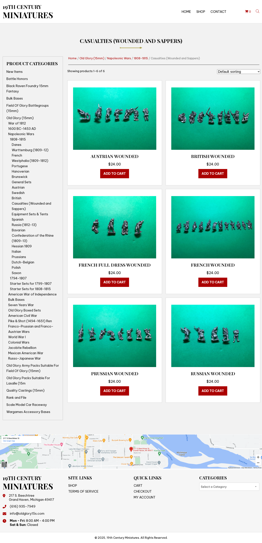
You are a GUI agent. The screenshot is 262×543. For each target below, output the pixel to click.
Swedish (18, 193)
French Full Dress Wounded (115, 265)
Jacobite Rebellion (22, 348)
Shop (200, 12)
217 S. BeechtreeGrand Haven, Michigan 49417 (31, 497)
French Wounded (213, 265)
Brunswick (20, 177)
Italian (16, 252)
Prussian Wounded (114, 373)
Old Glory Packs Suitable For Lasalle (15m (28, 380)
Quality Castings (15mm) (25, 390)
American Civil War (22, 316)
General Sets (21, 182)
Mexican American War (25, 353)
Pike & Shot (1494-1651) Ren (30, 321)
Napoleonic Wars (21, 134)
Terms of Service (83, 491)
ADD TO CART (114, 174)
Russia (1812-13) (24, 225)
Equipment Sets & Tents (30, 214)
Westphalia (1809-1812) (30, 161)
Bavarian (18, 230)
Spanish (18, 219)
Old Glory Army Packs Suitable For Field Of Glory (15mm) (32, 368)
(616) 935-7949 (22, 506)
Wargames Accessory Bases (28, 412)
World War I (17, 337)
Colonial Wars (18, 342)
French (17, 155)
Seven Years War (21, 305)
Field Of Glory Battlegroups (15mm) (27, 108)
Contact (218, 12)
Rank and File (16, 398)
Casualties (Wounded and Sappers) (31, 206)
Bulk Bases (14, 98)
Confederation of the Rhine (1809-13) (33, 238)
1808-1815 (18, 139)
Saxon (16, 273)
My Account (144, 497)
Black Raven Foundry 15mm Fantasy (27, 88)
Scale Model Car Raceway (26, 405)
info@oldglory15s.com (27, 513)
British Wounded (213, 156)
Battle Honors (17, 79)
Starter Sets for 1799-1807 (31, 284)
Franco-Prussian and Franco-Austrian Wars (30, 329)
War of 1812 (17, 123)
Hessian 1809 (22, 246)
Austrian (18, 187)
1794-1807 (18, 278)
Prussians (19, 257)
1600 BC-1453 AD (22, 129)
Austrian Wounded (114, 156)
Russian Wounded (213, 373)
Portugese (20, 166)
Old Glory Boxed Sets (24, 310)
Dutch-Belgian (23, 262)
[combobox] (229, 487)
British (16, 198)
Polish (16, 268)
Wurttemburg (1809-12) (30, 150)
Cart (138, 486)
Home (186, 12)
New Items (14, 72)
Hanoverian (20, 171)
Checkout (143, 491)
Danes (16, 145)
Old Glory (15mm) (20, 118)
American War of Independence (32, 294)
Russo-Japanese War (24, 358)
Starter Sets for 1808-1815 (30, 289)
